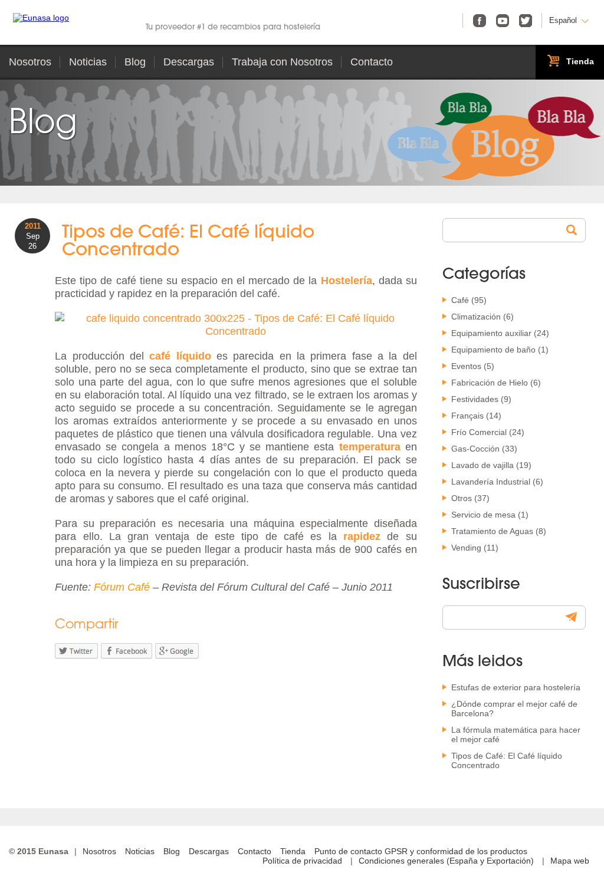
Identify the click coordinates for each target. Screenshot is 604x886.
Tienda (293, 851)
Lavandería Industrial (490, 481)
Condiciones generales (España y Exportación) (446, 860)
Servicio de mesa (483, 514)
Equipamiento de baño (493, 349)
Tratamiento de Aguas (492, 531)
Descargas (188, 62)
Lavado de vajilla (482, 465)
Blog (135, 62)
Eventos (466, 366)
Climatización (476, 316)
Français (467, 415)
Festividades (474, 399)
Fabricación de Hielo (489, 382)
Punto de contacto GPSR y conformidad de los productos (420, 851)
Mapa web (569, 860)
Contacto (371, 62)
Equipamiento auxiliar (491, 333)
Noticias (88, 62)
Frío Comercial (479, 432)
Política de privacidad (302, 860)
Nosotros (30, 62)
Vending (466, 547)
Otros (461, 498)
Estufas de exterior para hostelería (515, 687)
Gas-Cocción (475, 448)
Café (460, 300)
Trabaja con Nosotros (282, 62)
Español (563, 20)
